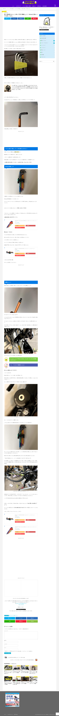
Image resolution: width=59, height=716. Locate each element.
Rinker (18, 222)
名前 (5, 640)
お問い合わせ (16, 714)
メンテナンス (7, 615)
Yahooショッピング (18, 227)
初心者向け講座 (43, 38)
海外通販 (42, 54)
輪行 (42, 52)
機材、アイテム (43, 40)
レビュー (16, 615)
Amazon (17, 225)
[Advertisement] (21, 29)
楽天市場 (28, 225)
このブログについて (10, 714)
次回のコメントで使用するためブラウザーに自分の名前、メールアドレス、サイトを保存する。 (19, 651)
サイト (5, 647)
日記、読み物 (43, 35)
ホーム (5, 714)
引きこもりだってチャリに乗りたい (44, 714)
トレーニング (43, 45)
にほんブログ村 (21, 604)
